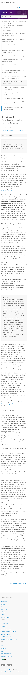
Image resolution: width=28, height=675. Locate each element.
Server (3, 607)
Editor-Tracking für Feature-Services (13, 98)
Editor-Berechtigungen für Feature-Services (13, 94)
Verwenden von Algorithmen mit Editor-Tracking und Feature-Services (15, 103)
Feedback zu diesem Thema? (18, 583)
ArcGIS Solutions (6, 636)
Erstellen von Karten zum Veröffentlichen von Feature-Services (13, 40)
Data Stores (4, 609)
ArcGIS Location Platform (8, 631)
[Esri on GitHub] (8, 665)
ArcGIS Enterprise (9, 2)
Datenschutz (4, 672)
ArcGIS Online (5, 624)
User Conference (6, 653)
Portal (3, 604)
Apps (2, 614)
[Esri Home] (4, 659)
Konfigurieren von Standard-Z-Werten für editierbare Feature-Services (13, 71)
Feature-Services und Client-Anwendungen (14, 56)
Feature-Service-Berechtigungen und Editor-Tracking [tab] (13, 82)
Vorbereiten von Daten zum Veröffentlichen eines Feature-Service (13, 34)
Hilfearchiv (20, 130)
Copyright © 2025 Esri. (7, 669)
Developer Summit (6, 656)
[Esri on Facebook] (5, 665)
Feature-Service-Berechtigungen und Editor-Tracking (12, 26)
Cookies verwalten (12, 672)
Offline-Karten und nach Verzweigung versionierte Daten (12, 60)
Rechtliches (21, 672)
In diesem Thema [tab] (7, 135)
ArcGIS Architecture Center (9, 639)
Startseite (4, 601)
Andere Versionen (8, 130)
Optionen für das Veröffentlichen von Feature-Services (12, 45)
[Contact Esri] (10, 665)
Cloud (3, 612)
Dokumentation (5, 617)
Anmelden (24, 8)
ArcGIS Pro (4, 626)
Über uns (3, 646)
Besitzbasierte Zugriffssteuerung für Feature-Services (13, 108)
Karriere (3, 648)
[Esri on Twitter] (2, 665)
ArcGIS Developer (6, 634)
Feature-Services (7, 23)
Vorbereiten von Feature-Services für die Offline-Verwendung (13, 51)
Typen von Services (20, 21)
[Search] (17, 7)
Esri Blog (3, 651)
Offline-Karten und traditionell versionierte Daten (13, 66)
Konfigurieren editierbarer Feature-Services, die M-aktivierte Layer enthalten (14, 77)
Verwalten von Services (7, 21)
